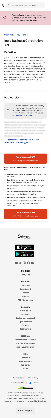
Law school (25, 285)
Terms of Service (19, 378)
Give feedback (25, 361)
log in (30, 115)
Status (25, 368)
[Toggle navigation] (48, 5)
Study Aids (9, 35)
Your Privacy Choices (19, 383)
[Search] (8, 5)
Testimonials (25, 329)
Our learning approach (25, 318)
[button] (25, 159)
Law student (25, 289)
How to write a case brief (25, 339)
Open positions (25, 321)
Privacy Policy (33, 378)
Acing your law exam (25, 347)
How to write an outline (25, 343)
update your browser (28, 20)
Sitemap (37, 383)
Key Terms (21, 35)
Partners (25, 325)
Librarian (25, 293)
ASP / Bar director (25, 300)
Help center (25, 365)
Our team (25, 314)
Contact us (25, 357)
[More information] (21, 97)
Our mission (25, 311)
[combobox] (26, 5)
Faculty (25, 296)
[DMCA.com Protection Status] (25, 387)
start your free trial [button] (18, 115)
